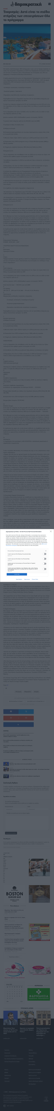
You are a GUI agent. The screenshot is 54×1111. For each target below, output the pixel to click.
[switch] (44, 554)
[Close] (51, 531)
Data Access (27, 579)
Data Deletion (19, 579)
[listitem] (27, 551)
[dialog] (27, 555)
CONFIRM (16, 574)
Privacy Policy (35, 579)
